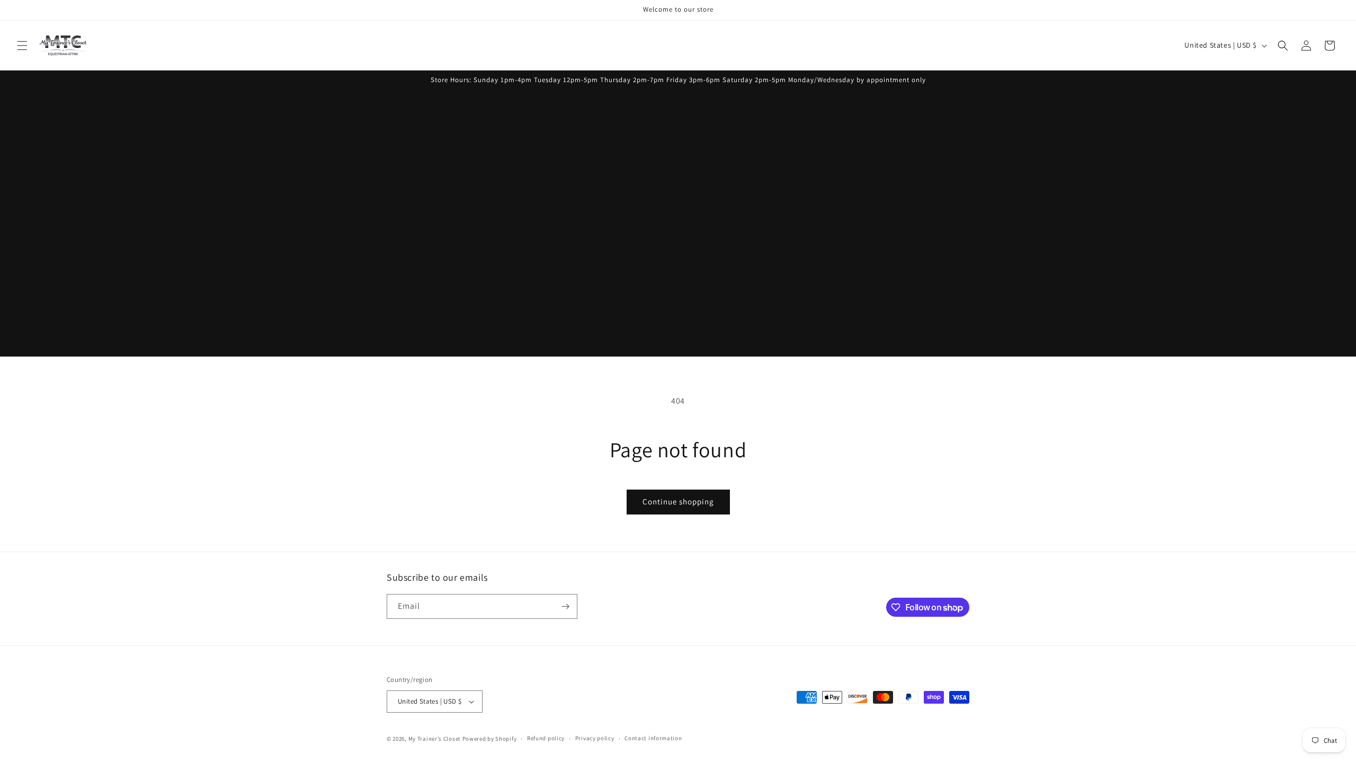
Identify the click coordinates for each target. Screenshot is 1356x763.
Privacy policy (594, 738)
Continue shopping (678, 501)
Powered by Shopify (489, 738)
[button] (22, 45)
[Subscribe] (565, 606)
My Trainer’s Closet (434, 738)
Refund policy (546, 738)
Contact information (653, 738)
